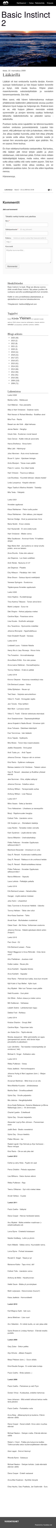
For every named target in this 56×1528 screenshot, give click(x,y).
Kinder (9, 319)
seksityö (11, 324)
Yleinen (25, 318)
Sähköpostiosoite (18, 229)
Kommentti (9, 246)
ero (32, 319)
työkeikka (25, 324)
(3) (14, 349)
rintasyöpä (36, 322)
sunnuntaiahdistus (18, 324)
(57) (14, 358)
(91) (14, 375)
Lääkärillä (11, 75)
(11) (14, 352)
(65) (14, 372)
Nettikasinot (21, 3)
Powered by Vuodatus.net (43, 1525)
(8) (14, 343)
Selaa (31, 3)
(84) (14, 369)
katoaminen (23, 322)
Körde (15, 318)
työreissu (31, 324)
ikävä (14, 322)
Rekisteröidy (39, 3)
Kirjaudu (50, 3)
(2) (14, 341)
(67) (14, 361)
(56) (14, 378)
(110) (15, 381)
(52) (14, 366)
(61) (14, 363)
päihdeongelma (30, 322)
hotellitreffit (36, 319)
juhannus (18, 322)
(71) (14, 383)
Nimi (7, 221)
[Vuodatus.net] (11, 1521)
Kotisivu (25, 238)
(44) (14, 338)
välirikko (37, 324)
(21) (14, 355)
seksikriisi (42, 322)
